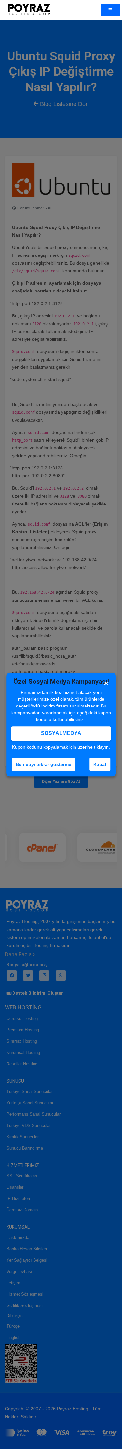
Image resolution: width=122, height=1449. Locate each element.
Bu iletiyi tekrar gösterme (43, 764)
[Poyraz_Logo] (29, 10)
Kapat (99, 764)
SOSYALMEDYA (61, 733)
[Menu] (110, 10)
